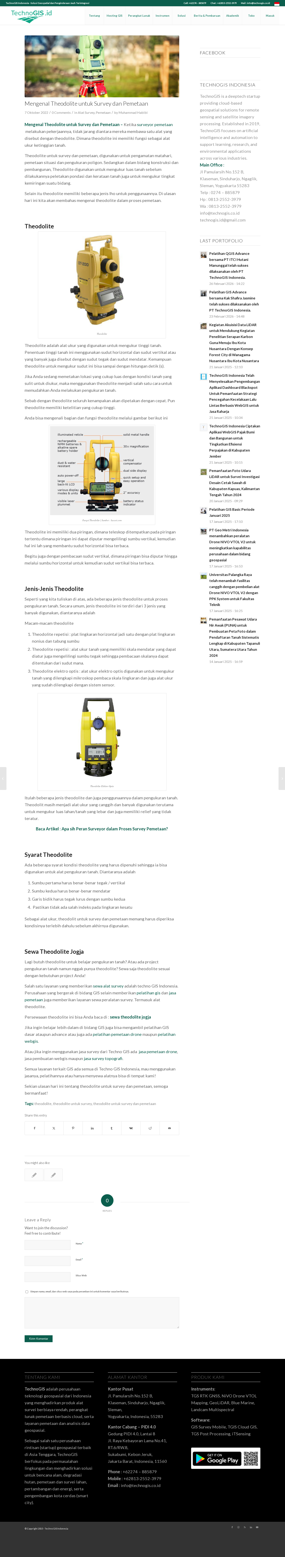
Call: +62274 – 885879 (195, 3)
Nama (79, 1243)
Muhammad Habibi (133, 112)
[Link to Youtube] (257, 1527)
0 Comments (61, 112)
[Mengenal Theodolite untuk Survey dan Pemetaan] (102, 66)
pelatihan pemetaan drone (117, 1034)
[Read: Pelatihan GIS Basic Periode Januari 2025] (203, 510)
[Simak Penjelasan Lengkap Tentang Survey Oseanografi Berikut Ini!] (282, 778)
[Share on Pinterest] (73, 1128)
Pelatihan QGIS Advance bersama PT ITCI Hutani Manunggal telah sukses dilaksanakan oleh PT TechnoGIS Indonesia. (229, 265)
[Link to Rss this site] (245, 1527)
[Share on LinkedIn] (92, 1128)
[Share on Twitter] (53, 1128)
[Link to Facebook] (232, 1527)
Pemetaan (103, 112)
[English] (276, 5)
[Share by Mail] (169, 1128)
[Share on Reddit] (150, 1128)
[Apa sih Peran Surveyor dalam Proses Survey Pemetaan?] (3, 778)
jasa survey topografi (102, 1058)
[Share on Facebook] (34, 1128)
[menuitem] (195, 3)
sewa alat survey (108, 985)
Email (79, 1259)
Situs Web (81, 1275)
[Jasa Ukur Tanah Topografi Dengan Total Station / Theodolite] (34, 1175)
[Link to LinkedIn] (251, 1527)
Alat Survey (86, 112)
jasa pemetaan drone (158, 1051)
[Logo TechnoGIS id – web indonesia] (31, 15)
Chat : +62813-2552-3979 (224, 3)
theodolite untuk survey (72, 1103)
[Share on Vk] (130, 1128)
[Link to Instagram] (238, 1527)
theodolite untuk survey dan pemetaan (124, 1103)
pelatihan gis (148, 992)
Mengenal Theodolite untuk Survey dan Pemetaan (72, 124)
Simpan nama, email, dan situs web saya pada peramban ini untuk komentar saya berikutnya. (79, 1291)
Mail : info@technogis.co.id (255, 3)
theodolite (43, 1103)
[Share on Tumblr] (111, 1128)
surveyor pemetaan (155, 124)
